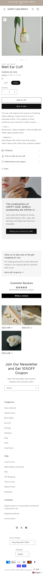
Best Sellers (9, 418)
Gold (7, 83)
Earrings (7, 428)
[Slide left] (16, 59)
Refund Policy (9, 487)
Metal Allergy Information (14, 467)
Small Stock (9, 448)
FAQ (6, 472)
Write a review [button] (21, 296)
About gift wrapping (12, 272)
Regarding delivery (11, 513)
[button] (4, 9)
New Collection (10, 408)
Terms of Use (9, 482)
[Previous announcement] (4, 2)
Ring (6, 438)
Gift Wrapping (9, 477)
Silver (15, 83)
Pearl (6, 443)
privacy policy (9, 518)
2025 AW (6, 328)
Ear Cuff (7, 423)
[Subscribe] (36, 388)
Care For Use (9, 462)
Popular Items (9, 413)
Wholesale (8, 492)
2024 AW (6, 353)
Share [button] (6, 169)
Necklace (8, 433)
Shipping (4, 75)
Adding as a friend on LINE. (21, 231)
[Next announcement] (38, 2)
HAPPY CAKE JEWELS (18, 570)
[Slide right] (26, 59)
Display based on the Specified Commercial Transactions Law (21, 507)
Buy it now (21, 106)
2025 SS (26, 328)
